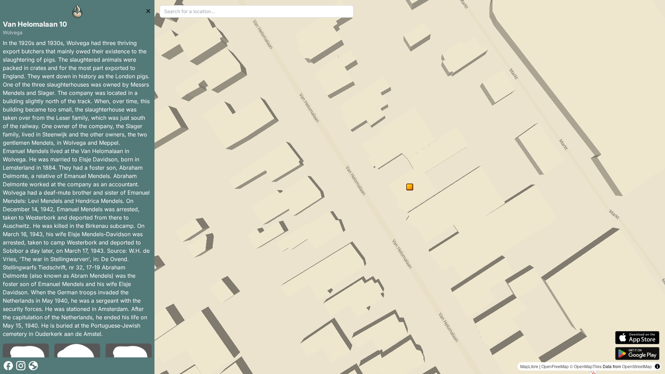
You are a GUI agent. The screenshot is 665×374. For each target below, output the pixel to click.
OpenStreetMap (637, 366)
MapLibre (529, 366)
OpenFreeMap (555, 366)
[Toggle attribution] (657, 366)
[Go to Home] (77, 11)
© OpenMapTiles (586, 366)
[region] (409, 187)
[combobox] (256, 11)
